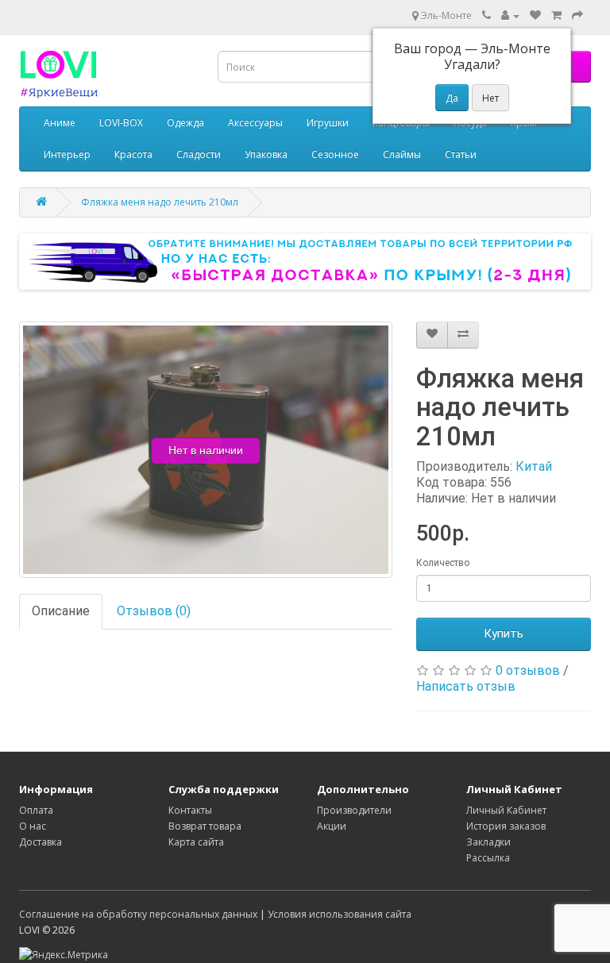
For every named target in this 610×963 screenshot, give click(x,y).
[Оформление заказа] (577, 15)
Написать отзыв (465, 686)
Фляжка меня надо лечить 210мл (159, 202)
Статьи (461, 154)
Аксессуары (255, 122)
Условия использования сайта (339, 914)
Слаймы (402, 154)
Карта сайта (196, 842)
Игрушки (328, 122)
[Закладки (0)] (535, 15)
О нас (32, 826)
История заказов (506, 826)
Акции (331, 826)
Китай (533, 466)
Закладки (488, 842)
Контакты (190, 810)
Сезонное (335, 154)
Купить (503, 633)
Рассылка (488, 858)
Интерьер (67, 154)
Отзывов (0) (154, 610)
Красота (133, 154)
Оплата (36, 810)
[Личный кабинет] (510, 15)
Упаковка (266, 154)
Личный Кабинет (506, 810)
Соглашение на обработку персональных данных (138, 914)
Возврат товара (204, 826)
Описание (61, 610)
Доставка (40, 842)
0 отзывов (528, 670)
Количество (442, 562)
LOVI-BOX (121, 122)
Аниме (59, 122)
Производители (354, 810)
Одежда (185, 122)
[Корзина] (556, 15)
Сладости (198, 154)
